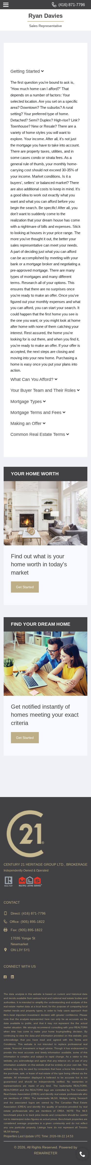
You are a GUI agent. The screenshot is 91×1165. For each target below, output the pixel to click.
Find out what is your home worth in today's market (39, 564)
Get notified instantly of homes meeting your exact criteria (45, 714)
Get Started (25, 587)
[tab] (45, 71)
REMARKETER (45, 1153)
